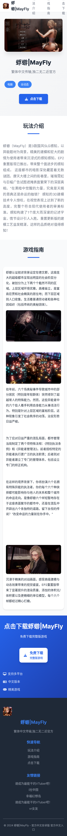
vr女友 (33, 808)
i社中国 (33, 790)
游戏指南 (33, 757)
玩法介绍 (33, 750)
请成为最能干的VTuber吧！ (33, 783)
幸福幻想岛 (33, 796)
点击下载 (36, 99)
